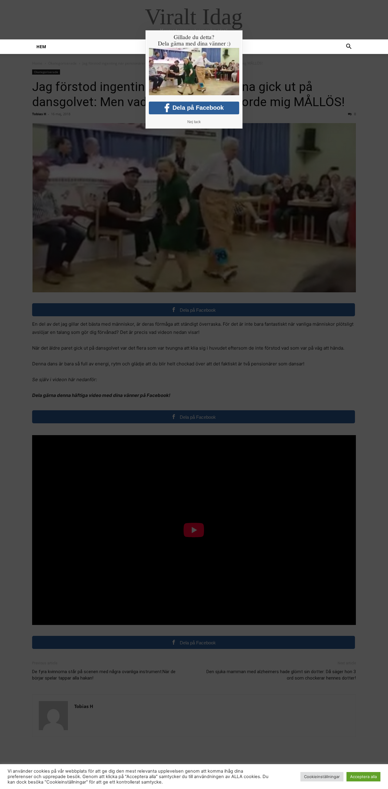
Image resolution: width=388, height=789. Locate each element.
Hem (41, 46)
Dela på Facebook (198, 107)
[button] (348, 47)
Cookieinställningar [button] (322, 776)
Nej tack (194, 122)
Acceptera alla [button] (363, 776)
